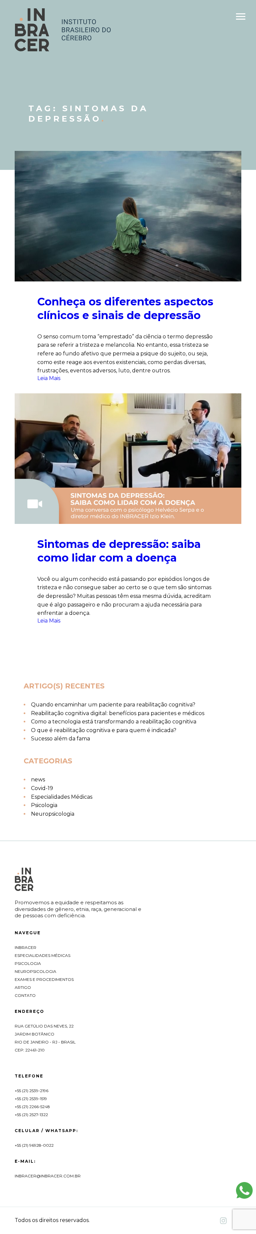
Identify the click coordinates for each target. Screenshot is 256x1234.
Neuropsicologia (52, 814)
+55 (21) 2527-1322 (31, 1114)
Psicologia (44, 805)
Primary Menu (241, 17)
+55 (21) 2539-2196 (31, 1090)
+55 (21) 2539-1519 (31, 1098)
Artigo (23, 987)
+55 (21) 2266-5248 (32, 1106)
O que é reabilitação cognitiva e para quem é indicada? (103, 730)
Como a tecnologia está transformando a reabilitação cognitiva (113, 721)
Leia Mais (48, 378)
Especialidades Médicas (61, 797)
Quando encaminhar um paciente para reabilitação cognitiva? (113, 704)
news (38, 779)
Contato (25, 995)
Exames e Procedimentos (44, 979)
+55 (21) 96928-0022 (34, 1145)
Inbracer (25, 947)
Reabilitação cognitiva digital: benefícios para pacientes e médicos (117, 713)
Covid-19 (42, 788)
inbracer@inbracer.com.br (48, 1175)
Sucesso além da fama (60, 738)
